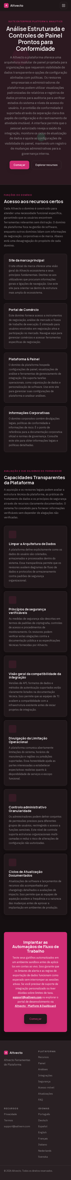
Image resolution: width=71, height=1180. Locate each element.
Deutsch (43, 1120)
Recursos (43, 1057)
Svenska (43, 1156)
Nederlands (44, 1150)
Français (43, 1138)
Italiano (42, 1144)
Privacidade (10, 1114)
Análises (43, 1069)
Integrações (45, 1075)
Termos (8, 1120)
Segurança (44, 1081)
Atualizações (45, 1093)
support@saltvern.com (27, 997)
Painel (41, 1063)
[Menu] (63, 5)
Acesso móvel (46, 1087)
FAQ (40, 1099)
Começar (19, 165)
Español (42, 1126)
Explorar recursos (47, 165)
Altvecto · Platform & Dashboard (35, 1006)
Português (44, 1114)
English (42, 1132)
